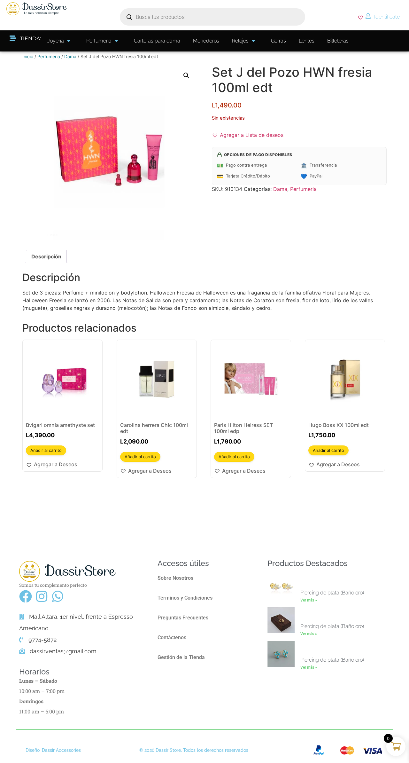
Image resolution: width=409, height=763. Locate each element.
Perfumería (99, 41)
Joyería (55, 41)
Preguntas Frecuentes (183, 618)
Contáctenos (172, 637)
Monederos (206, 41)
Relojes (240, 41)
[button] (186, 75)
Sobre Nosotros (175, 578)
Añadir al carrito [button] (46, 450)
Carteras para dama (157, 41)
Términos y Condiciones (185, 598)
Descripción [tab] (46, 256)
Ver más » (308, 600)
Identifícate (387, 17)
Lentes (306, 41)
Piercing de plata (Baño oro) (332, 593)
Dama (70, 56)
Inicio (27, 56)
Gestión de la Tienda (181, 657)
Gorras (278, 41)
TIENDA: (30, 38)
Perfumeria (48, 56)
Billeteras (338, 41)
